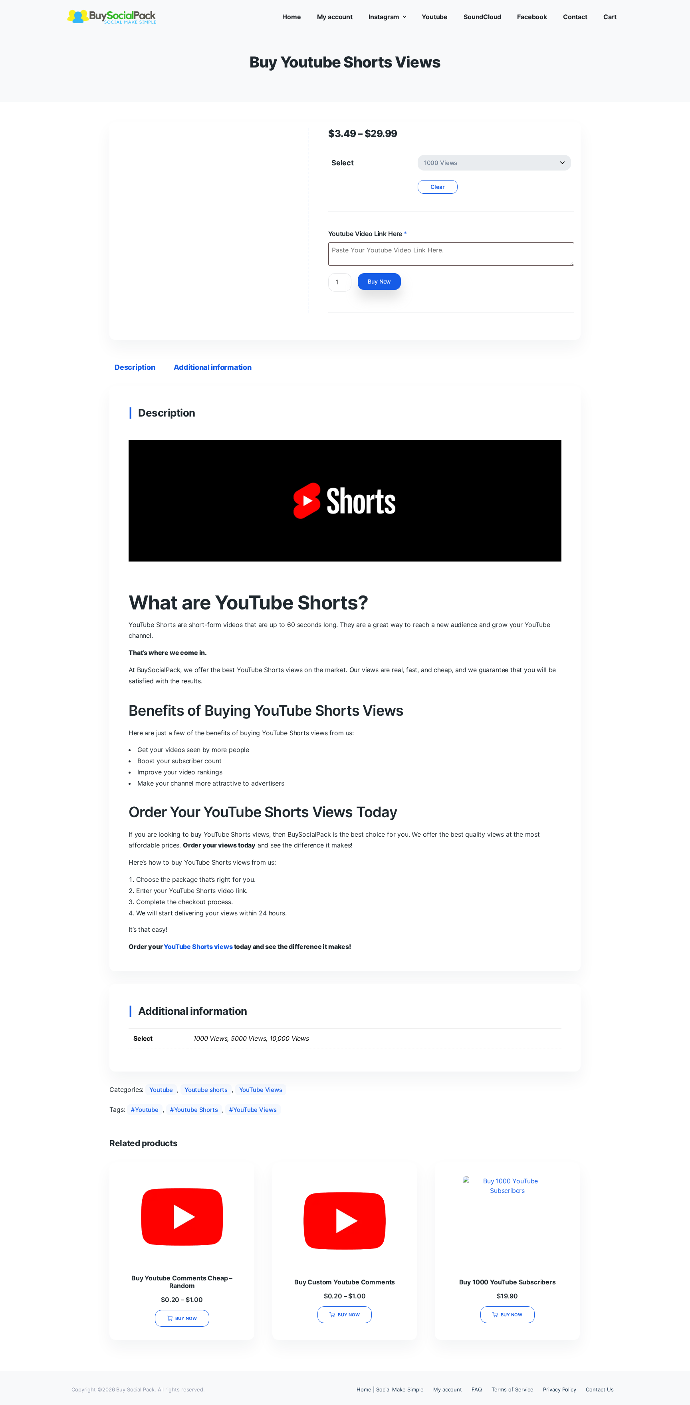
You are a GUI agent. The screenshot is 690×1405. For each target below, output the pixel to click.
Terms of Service (512, 1389)
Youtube (161, 1089)
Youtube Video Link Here (367, 234)
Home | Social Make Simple (390, 1389)
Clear (437, 186)
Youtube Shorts (196, 1109)
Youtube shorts (206, 1089)
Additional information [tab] (212, 367)
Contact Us (600, 1389)
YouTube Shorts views (198, 947)
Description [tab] (135, 367)
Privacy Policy (560, 1389)
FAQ (477, 1389)
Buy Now (379, 281)
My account (447, 1389)
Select (342, 163)
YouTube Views (260, 1089)
